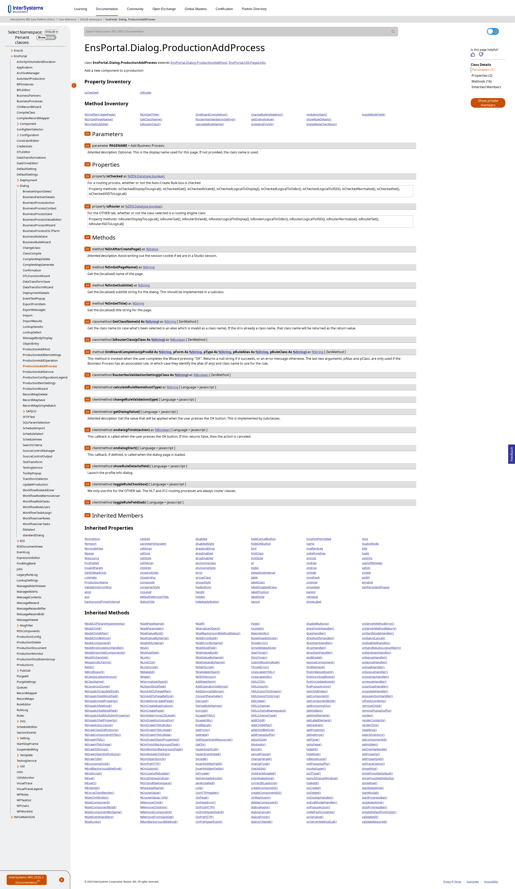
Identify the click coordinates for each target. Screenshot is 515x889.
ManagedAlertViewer (31, 586)
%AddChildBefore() (97, 638)
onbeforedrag (315, 553)
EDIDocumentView (30, 546)
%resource (91, 558)
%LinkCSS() (147, 662)
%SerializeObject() (208, 628)
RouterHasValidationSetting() (216, 119)
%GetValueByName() (154, 638)
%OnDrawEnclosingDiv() (157, 720)
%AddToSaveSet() (96, 657)
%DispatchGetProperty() (101, 701)
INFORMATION (24, 817)
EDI (22, 541)
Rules (20, 715)
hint (253, 548)
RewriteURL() (260, 633)
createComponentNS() (266, 793)
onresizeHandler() (374, 681)
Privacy (447, 881)
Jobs (20, 569)
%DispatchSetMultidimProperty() (107, 715)
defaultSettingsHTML (154, 597)
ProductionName (96, 582)
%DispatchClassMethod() (101, 691)
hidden (200, 597)
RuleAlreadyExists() (264, 638)
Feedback (511, 452)
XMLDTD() (258, 681)
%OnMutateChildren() (155, 754)
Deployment (28, 180)
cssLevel (145, 592)
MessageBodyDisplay (38, 338)
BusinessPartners (29, 95)
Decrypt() (202, 701)
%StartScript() (205, 667)
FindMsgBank (26, 563)
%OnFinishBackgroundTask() (160, 744)
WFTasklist (24, 800)
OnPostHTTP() (205, 807)
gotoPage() (314, 744)
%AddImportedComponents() (104, 652)
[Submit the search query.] (393, 31)
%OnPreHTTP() (150, 764)
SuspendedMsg (27, 749)
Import (27, 315)
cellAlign (146, 548)
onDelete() (313, 793)
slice (365, 539)
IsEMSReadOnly (95, 573)
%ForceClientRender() (99, 793)
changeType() (260, 764)
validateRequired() (374, 822)
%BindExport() (94, 672)
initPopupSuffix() (318, 764)
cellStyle (145, 558)
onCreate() (313, 788)
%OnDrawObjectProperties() (159, 739)
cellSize (145, 553)
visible (366, 573)
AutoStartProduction (31, 78)
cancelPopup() (261, 754)
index (255, 568)
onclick (311, 558)
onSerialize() (314, 817)
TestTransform (32, 462)
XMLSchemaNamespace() (268, 710)
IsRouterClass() (150, 124)
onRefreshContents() (320, 812)
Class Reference (67, 19)
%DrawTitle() (93, 759)
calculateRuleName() (210, 124)
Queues (22, 687)
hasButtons (203, 587)
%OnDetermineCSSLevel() (158, 715)
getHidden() (314, 710)
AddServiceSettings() (210, 691)
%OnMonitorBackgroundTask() (161, 749)
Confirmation (32, 270)
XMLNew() (258, 701)
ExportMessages (34, 310)
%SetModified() (206, 648)
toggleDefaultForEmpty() (379, 812)
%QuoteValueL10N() (154, 797)
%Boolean (177, 339)
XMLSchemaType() (264, 715)
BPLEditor (23, 90)
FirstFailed (91, 563)
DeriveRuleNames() (209, 706)
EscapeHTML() (205, 715)
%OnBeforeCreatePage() (157, 701)
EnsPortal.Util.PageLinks (247, 62)
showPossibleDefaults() (378, 778)
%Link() (145, 657)
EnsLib (18, 50)
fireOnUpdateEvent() (320, 681)
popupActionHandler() (377, 696)
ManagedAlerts (27, 591)
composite (147, 582)
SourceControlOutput (37, 456)
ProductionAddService (38, 372)
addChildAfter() (261, 725)
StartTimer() (259, 652)
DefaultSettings (27, 174)
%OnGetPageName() (98, 119)
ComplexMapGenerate (38, 265)
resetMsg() (369, 730)
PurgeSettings (26, 682)
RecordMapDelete (35, 394)
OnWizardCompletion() (212, 114)
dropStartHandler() (319, 652)
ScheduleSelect (33, 434)
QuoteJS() (257, 628)
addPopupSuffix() (263, 735)
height (200, 592)
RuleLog (22, 710)
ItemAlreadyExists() (209, 778)
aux (87, 597)
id (252, 563)
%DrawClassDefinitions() (101, 730)
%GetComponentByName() (103, 812)
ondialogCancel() (373, 638)
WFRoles (23, 794)
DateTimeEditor (27, 163)
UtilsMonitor (25, 777)
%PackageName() (152, 788)
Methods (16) (482, 81)
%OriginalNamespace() (156, 783)
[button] (488, 103)
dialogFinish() (260, 817)
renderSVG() (370, 725)
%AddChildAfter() (96, 633)
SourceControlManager (39, 451)
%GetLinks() (92, 822)
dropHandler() (316, 648)
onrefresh (313, 577)
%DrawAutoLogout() (98, 725)
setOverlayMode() (374, 749)
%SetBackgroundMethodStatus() (218, 633)
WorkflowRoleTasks (36, 501)
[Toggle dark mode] (493, 31)
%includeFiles (93, 548)
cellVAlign (146, 563)
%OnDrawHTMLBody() (156, 725)
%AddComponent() (97, 643)
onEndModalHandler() (321, 802)
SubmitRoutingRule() (265, 662)
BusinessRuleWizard (37, 242)
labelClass (258, 582)
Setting (25, 738)
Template (26, 755)
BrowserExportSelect (37, 191)
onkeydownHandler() (376, 652)
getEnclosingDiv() (318, 706)
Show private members (488, 102)
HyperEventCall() (207, 749)
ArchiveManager (28, 73)
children (145, 568)
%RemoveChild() (151, 802)
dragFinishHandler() (320, 628)
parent (310, 592)
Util (22, 766)
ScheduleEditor (27, 727)
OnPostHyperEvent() (210, 812)
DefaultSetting (26, 169)
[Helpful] (473, 55)
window (367, 582)
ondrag (311, 563)
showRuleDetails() (318, 119)
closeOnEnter (149, 573)
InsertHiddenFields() (210, 768)
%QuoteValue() (150, 793)
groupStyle (203, 582)
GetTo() (201, 744)
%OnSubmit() (149, 768)
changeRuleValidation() (267, 114)
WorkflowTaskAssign (37, 513)
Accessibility (491, 881)
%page (89, 553)
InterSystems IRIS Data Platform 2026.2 (32, 19)
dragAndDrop (205, 548)
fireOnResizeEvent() (320, 672)
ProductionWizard (35, 389)
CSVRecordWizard (29, 107)
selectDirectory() (373, 735)
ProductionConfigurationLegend (45, 377)
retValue (312, 597)
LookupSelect (32, 332)
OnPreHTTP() (205, 817)
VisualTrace (24, 783)
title (364, 548)
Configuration (29, 135)
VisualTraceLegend (29, 789)
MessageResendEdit (30, 614)
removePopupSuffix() (376, 710)
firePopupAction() (318, 686)
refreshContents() (374, 701)
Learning (80, 9)
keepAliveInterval (263, 573)
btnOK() (256, 749)
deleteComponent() (264, 802)
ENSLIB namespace (91, 19)
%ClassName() (94, 681)
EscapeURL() (204, 720)
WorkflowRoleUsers (36, 507)
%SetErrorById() (207, 638)
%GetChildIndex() (96, 797)
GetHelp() (202, 735)
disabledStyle (205, 544)
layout (255, 602)
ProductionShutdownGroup (36, 659)
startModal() (370, 793)
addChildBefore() (263, 730)
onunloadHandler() (375, 686)
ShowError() (259, 643)
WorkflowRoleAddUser (38, 490)
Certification (224, 9)
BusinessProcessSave (37, 214)
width (366, 577)
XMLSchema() (260, 706)
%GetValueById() (151, 633)
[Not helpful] (481, 55)
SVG (23, 721)
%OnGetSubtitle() (96, 124)
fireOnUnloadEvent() (320, 677)
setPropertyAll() (373, 759)
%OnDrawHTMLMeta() (155, 735)
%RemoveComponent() (156, 812)
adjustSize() (259, 739)
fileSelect (29, 529)
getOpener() (314, 725)
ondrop (311, 568)
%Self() (200, 623)
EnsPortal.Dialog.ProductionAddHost (199, 62)
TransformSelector (35, 479)
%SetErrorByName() (209, 643)
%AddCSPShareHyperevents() (104, 623)
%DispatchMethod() (98, 706)
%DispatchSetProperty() (100, 720)
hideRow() (313, 754)
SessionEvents (26, 732)
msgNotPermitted (318, 539)
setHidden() (370, 744)
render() (367, 715)
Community (135, 9)
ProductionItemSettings (39, 383)
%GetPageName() (152, 623)
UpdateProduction (35, 484)
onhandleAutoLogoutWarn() (381, 648)
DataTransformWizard (38, 287)
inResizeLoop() (316, 759)
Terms (457, 881)
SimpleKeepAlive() (263, 648)
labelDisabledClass (264, 587)
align (87, 592)
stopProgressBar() (374, 807)
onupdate (313, 587)
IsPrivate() (203, 773)
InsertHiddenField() (209, 764)
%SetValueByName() (210, 657)
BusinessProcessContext (39, 208)
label (254, 577)
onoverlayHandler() (375, 677)
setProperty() (371, 754)
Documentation (107, 9)
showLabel (313, 602)
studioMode (370, 544)
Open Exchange (164, 9)
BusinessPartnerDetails (39, 197)
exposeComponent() (320, 662)
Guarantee (473, 881)
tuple (365, 553)
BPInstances (25, 84)
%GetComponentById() (100, 807)
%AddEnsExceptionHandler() (104, 648)
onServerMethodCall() (321, 822)
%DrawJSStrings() (96, 749)
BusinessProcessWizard (39, 225)
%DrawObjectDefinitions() (102, 754)
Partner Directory (254, 9)
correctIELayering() (264, 783)
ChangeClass (31, 248)
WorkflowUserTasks (36, 524)
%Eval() (89, 778)
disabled (201, 539)
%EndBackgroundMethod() (103, 768)
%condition (92, 539)
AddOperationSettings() (212, 686)
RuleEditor (24, 704)
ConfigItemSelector (30, 129)
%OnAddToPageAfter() (155, 691)
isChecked (91, 92)
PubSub (25, 670)
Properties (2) (482, 75)
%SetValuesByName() (210, 662)
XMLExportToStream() (266, 691)
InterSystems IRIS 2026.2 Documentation (28, 880)
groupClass (203, 577)
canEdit (145, 539)
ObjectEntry (31, 343)
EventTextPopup (34, 298)
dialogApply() (260, 807)
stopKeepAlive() (373, 802)
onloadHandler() (373, 667)
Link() (199, 788)
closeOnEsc (148, 577)
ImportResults (32, 321)
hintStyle (257, 558)
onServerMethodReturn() (379, 628)
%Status (152, 249)
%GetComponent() (97, 802)
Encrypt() (202, 710)
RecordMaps (25, 699)
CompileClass (26, 112)
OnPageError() (206, 802)
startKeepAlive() (373, 788)
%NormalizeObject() (154, 681)
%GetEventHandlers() (99, 817)
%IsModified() (149, 652)
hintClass (257, 553)
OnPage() (202, 797)
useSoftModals (372, 563)
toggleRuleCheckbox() (321, 124)
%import (90, 544)
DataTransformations (31, 157)
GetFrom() (203, 730)
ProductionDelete (29, 642)
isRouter (145, 92)
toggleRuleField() (373, 114)
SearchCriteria (32, 445)
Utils (20, 772)
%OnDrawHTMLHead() (156, 730)
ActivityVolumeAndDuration (36, 62)
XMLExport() (259, 686)
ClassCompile (32, 253)
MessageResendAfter (31, 608)
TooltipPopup (32, 473)
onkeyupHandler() (374, 657)
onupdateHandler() (375, 691)
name (310, 544)
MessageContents (29, 597)
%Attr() (89, 667)
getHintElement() (318, 715)
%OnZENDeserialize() (154, 778)
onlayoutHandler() (374, 662)
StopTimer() (259, 657)
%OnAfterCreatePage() (100, 114)
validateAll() (370, 817)
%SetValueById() (207, 652)
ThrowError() (260, 667)
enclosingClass (206, 563)
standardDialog (33, 535)
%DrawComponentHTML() (102, 735)
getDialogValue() (262, 119)
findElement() (315, 667)
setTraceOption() (373, 764)
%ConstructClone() (97, 686)
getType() (312, 739)
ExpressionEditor (28, 558)
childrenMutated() (263, 773)
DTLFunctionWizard (36, 276)
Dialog (123, 19)
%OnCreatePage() (152, 710)
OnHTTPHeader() (207, 793)
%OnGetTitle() (149, 114)
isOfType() (313, 773)
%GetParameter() (152, 628)
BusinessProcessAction (39, 203)
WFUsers (23, 806)
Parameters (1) (483, 69)
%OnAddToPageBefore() (157, 696)
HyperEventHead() (208, 754)
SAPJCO (31, 411)
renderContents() (373, 720)
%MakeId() (147, 672)
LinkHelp (90, 577)
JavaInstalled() (205, 783)
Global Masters (196, 9)
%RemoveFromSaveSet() (157, 817)
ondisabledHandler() (376, 643)
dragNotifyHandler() (320, 638)
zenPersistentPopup (375, 587)
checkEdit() (258, 768)
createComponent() (264, 788)
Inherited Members (486, 87)
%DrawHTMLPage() (97, 744)
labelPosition (260, 592)
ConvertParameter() (209, 696)
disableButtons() (317, 623)
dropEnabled (204, 558)
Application (24, 67)
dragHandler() (316, 633)
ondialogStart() (316, 114)
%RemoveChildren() (153, 807)
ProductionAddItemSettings (42, 355)
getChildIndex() (317, 691)
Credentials (24, 146)
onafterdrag (314, 548)
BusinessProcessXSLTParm (41, 231)
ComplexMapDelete (36, 259)
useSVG (367, 558)
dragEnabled (204, 553)
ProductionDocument (31, 648)
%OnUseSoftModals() (155, 773)
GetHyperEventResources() (214, 739)
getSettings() (315, 735)
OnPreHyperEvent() (209, 822)
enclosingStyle (205, 568)
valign (366, 568)
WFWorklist (25, 811)
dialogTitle (147, 602)
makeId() (312, 783)
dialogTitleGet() (261, 822)
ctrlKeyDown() (261, 797)
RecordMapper (27, 693)
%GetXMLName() (152, 643)
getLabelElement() (319, 720)
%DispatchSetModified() (101, 710)
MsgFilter (26, 625)
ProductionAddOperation (40, 360)
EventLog (23, 552)
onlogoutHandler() (375, 672)
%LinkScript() (149, 667)
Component (28, 124)
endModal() (314, 657)
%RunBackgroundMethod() (159, 822)
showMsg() (369, 768)
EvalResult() (204, 725)
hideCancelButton (263, 539)
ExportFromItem (34, 304)
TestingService (32, 467)
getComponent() (317, 696)
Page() (255, 623)
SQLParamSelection (36, 422)
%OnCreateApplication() (156, 706)
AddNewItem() (206, 681)
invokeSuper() (316, 768)
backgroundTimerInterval (102, 602)
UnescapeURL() (261, 677)
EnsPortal (111, 19)
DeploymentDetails (36, 293)
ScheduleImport (34, 428)
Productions (25, 665)
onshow (311, 582)
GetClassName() (151, 119)
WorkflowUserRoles (36, 518)
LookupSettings (27, 580)
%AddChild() (93, 628)
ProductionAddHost (36, 349)
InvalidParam (93, 568)
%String (149, 267)
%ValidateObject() (208, 672)
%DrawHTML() (94, 739)
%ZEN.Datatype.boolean (146, 176)
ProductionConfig (29, 637)
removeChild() (372, 706)
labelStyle (257, 597)
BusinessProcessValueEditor (42, 219)
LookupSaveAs (33, 327)
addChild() (258, 720)
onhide (311, 573)
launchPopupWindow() (322, 778)
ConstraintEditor (28, 141)
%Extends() (92, 788)
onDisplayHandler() (319, 797)
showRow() (369, 783)
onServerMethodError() (378, 623)
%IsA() (144, 648)
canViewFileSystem (153, 544)
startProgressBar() (374, 797)
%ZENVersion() (206, 677)
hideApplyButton (207, 602)
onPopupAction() (318, 807)
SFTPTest (29, 417)
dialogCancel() (261, 812)
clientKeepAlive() (262, 778)
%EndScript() (93, 773)
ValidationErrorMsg (97, 587)
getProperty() (315, 730)
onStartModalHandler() (378, 633)
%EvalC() (90, 783)
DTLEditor (23, 152)
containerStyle (150, 587)
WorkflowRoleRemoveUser (41, 496)
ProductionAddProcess (141, 19)
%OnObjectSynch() (153, 759)
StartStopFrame (27, 744)
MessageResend (28, 603)
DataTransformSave (36, 281)
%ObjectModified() (153, 686)
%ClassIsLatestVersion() (100, 677)
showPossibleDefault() (377, 773)
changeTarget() (261, 759)
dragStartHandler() (319, 643)
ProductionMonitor (30, 653)
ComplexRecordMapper (33, 118)
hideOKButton (261, 544)
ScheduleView (32, 439)
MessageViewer (27, 620)
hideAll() (312, 749)
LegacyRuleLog (27, 575)
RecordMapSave (34, 400)
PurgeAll (23, 676)
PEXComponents (28, 631)
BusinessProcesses (30, 101)
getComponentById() (321, 701)
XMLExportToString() (265, 696)
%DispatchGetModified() (101, 696)
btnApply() (258, 744)
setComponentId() (374, 739)
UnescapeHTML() (263, 672)
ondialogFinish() (262, 124)
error (199, 573)
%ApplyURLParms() (97, 662)
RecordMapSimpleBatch (39, 405)
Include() (202, 759)
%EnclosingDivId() (97, 764)
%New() (145, 677)
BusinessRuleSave (35, 236)
